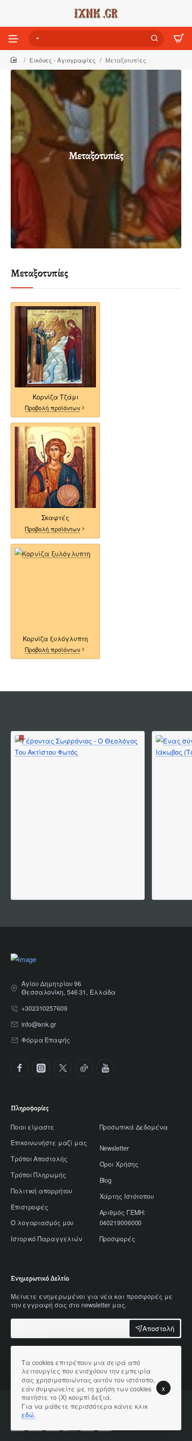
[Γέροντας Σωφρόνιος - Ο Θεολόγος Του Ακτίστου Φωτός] (78, 798)
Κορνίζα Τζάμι (56, 397)
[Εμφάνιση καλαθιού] (178, 38)
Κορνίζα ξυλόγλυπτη (55, 638)
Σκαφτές (55, 517)
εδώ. (28, 1414)
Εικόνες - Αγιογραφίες (62, 60)
